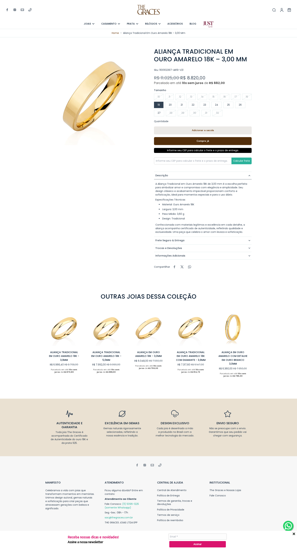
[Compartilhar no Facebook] (174, 267)
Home (115, 33)
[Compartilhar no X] (182, 267)
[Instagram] (15, 10)
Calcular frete (241, 161)
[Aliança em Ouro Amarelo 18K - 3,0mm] (148, 327)
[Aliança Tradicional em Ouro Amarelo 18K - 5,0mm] (106, 327)
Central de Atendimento (171, 490)
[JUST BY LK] (208, 24)
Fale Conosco (218, 495)
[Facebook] (7, 10)
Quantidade (161, 121)
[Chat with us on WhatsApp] (288, 526)
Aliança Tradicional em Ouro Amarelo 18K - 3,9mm (64, 356)
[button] (203, 130)
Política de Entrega (168, 495)
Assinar (198, 544)
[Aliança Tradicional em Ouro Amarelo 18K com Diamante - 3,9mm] (191, 327)
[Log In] (281, 9)
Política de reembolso (170, 520)
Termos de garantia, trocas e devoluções (174, 502)
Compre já (203, 141)
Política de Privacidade (170, 509)
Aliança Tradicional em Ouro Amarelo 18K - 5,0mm (106, 356)
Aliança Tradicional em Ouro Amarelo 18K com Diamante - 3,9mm (191, 356)
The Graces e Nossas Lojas (225, 490)
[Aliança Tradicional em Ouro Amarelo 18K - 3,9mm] (64, 327)
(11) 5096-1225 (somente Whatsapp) (122, 505)
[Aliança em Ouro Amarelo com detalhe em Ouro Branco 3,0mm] (233, 327)
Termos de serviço (168, 515)
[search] (274, 9)
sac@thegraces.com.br (119, 517)
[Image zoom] (94, 96)
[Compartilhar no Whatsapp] (189, 267)
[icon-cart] (289, 9)
